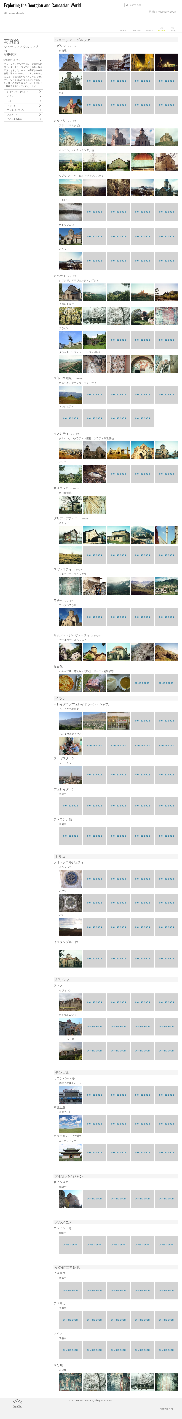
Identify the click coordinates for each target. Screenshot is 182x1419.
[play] (171, 87)
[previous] (67, 75)
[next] (171, 75)
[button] (70, 62)
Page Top (17, 1406)
